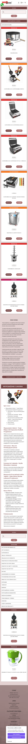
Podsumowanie (11, 424)
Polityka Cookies (14, 706)
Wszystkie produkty (7, 606)
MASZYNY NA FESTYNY (7, 568)
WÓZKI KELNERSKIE (6, 595)
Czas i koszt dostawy (14, 716)
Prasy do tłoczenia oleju (9, 579)
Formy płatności (14, 713)
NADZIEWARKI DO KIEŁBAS (8, 574)
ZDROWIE (4, 600)
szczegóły (19, 58)
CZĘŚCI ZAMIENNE (6, 603)
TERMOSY (4, 584)
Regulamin (14, 704)
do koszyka (8, 58)
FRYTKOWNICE (5, 550)
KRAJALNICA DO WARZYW (8, 558)
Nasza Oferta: (11, 422)
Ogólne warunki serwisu (14, 703)
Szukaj (14, 540)
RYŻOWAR (4, 582)
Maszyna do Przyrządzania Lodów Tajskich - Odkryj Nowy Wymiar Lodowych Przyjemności (15, 419)
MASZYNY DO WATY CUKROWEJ (10, 566)
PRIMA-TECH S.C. (14, 692)
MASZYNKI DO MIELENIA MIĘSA (9, 560)
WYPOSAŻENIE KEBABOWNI (9, 592)
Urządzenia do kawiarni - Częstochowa (14, 376)
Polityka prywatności (14, 708)
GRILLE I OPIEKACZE (6, 555)
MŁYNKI (4, 571)
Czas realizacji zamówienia (14, 718)
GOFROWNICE (5, 552)
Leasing (14, 715)
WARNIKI (4, 587)
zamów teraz (8, 94)
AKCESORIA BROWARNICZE (8, 547)
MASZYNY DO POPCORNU (8, 563)
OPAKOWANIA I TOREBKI (8, 598)
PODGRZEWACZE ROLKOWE (9, 576)
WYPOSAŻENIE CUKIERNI (8, 590)
